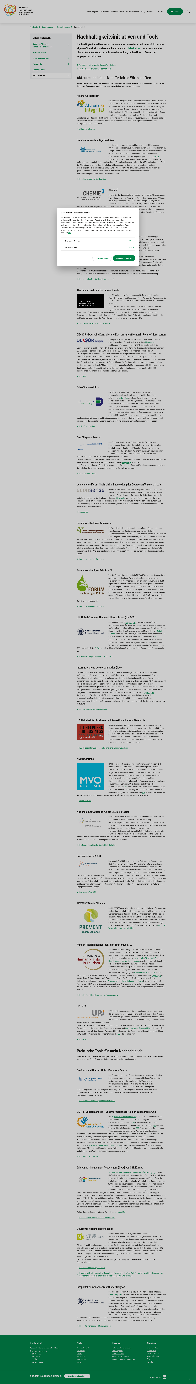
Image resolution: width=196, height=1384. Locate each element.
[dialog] (98, 237)
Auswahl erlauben (102, 258)
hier (69, 232)
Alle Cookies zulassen (124, 258)
